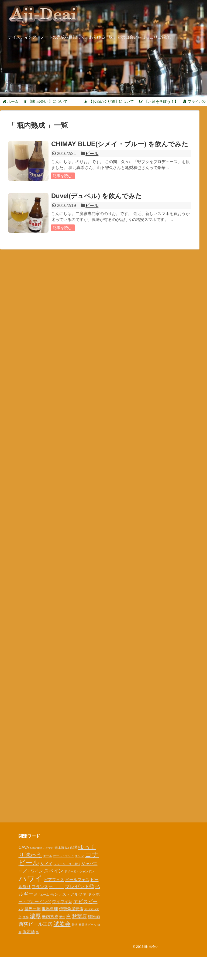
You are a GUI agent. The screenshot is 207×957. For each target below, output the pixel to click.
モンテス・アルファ (68, 894)
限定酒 (29, 931)
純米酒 (94, 916)
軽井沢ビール (87, 924)
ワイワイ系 (62, 901)
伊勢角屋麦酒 (71, 908)
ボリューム (41, 894)
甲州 (62, 917)
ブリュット (56, 887)
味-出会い (151, 947)
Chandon (36, 847)
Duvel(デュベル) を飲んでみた (96, 195)
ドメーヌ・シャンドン (79, 871)
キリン (79, 855)
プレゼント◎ (79, 886)
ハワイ (31, 878)
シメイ (46, 863)
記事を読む (62, 176)
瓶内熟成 (50, 916)
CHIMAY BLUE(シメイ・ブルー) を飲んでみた (119, 143)
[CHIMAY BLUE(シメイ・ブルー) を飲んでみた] (28, 161)
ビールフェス (77, 879)
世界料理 (50, 908)
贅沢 (75, 924)
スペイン (53, 871)
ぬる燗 (71, 847)
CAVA (24, 847)
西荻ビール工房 (36, 924)
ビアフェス (54, 879)
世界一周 (33, 908)
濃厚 (35, 916)
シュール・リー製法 (67, 863)
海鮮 (26, 917)
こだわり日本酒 (53, 847)
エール (47, 855)
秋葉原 (79, 916)
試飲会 (62, 924)
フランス (40, 886)
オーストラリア (63, 855)
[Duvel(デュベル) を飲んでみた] (28, 213)
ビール (91, 153)
